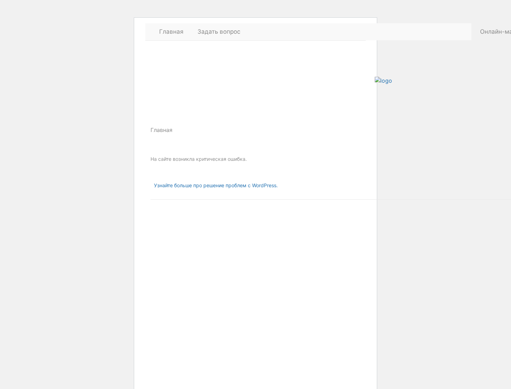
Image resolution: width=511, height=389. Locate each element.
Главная (171, 31)
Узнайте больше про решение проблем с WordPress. (216, 185)
